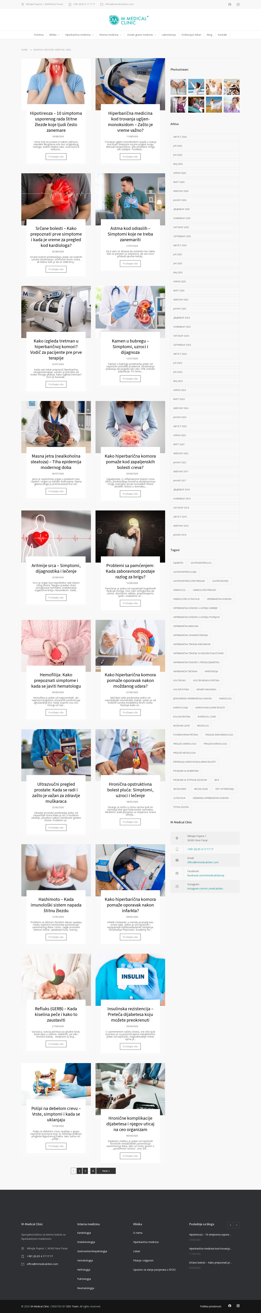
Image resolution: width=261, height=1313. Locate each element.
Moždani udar (181, 725)
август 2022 (180, 426)
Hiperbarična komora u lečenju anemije (195, 608)
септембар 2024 (182, 344)
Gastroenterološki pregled (189, 580)
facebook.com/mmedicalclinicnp (205, 875)
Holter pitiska (181, 689)
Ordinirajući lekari (191, 34)
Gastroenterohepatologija (92, 1251)
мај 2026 (178, 163)
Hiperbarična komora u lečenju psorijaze (196, 617)
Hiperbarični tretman (185, 671)
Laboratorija (169, 34)
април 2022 (179, 435)
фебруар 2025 (180, 299)
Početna (39, 34)
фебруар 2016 (180, 525)
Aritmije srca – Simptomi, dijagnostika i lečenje (56, 568)
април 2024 (179, 390)
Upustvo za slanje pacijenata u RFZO (154, 1269)
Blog (209, 34)
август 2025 (180, 245)
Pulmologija (84, 1279)
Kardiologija (180, 707)
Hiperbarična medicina (78, 34)
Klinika (52, 34)
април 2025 (179, 281)
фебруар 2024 (180, 408)
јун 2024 (177, 372)
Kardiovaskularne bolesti (210, 707)
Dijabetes (178, 562)
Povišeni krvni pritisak (185, 734)
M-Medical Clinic (207, 716)
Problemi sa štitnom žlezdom (190, 779)
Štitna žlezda (181, 807)
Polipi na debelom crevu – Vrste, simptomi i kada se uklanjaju (56, 1114)
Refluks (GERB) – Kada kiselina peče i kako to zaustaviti (56, 1014)
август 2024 (180, 353)
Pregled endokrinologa (219, 734)
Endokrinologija (86, 1242)
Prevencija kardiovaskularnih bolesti (194, 761)
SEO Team (72, 1306)
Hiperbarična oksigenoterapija (190, 635)
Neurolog (203, 725)
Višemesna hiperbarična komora (211, 798)
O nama (137, 1232)
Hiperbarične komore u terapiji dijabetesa (196, 662)
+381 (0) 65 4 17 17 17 (84, 4)
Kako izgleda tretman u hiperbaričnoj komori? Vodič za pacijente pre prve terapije (56, 349)
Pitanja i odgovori (143, 1260)
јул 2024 (177, 362)
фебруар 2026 (180, 191)
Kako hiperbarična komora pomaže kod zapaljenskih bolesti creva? (130, 461)
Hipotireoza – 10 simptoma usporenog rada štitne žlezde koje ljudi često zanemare (56, 121)
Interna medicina (108, 34)
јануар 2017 (179, 480)
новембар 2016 (182, 498)
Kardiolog (225, 698)
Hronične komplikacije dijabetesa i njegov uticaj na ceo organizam (130, 1123)
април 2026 (179, 173)
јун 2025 (177, 263)
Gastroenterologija (185, 571)
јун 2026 (177, 154)
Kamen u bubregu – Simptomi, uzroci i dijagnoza (130, 346)
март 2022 (178, 444)
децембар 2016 (181, 489)
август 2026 (180, 136)
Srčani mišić (180, 788)
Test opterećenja (224, 788)
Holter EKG (179, 680)
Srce (216, 779)
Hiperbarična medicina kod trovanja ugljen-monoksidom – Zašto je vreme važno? (130, 121)
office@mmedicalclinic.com (119, 4)
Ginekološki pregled (204, 589)
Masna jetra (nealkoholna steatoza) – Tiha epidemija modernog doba (56, 461)
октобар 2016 (181, 507)
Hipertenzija (211, 671)
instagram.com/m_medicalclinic (205, 888)
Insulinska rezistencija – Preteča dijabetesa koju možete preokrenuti (130, 1014)
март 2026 (178, 182)
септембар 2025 (182, 236)
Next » (106, 1171)
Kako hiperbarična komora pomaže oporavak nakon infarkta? (130, 904)
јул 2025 (177, 254)
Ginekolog (179, 589)
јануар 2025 (179, 308)
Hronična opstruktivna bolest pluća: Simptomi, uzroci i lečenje (130, 789)
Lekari (136, 1251)
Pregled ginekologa (184, 743)
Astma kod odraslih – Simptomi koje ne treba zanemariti (130, 233)
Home (24, 49)
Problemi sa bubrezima (186, 770)
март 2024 (178, 399)
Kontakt (222, 34)
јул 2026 (177, 145)
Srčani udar (201, 788)
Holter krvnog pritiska (206, 680)
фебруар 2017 (180, 471)
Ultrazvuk (179, 798)
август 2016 (180, 516)
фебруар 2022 (180, 453)
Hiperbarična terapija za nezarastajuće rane (198, 653)
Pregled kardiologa (215, 743)
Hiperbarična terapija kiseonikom (191, 644)
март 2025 (178, 290)
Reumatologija (85, 1288)
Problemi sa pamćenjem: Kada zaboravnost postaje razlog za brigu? (130, 571)
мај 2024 (178, 381)
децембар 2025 (181, 209)
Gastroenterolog (201, 562)
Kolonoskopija (181, 716)
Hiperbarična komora (219, 599)
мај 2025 (178, 272)
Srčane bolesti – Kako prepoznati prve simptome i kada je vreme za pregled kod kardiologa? (56, 236)
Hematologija (85, 1260)
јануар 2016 (179, 534)
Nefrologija (83, 1269)
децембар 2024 (181, 317)
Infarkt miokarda (206, 689)
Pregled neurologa (184, 752)
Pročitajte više (56, 156)
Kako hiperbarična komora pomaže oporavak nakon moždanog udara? (130, 680)
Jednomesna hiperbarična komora (192, 698)
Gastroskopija (220, 580)
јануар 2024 (179, 417)
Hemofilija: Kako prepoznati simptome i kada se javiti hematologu (56, 680)
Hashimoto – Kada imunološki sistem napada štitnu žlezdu (56, 904)
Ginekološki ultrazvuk (186, 599)
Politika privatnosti (210, 1306)
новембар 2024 (182, 326)
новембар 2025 (182, 218)
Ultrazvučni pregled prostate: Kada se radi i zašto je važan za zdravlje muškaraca (56, 792)
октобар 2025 (181, 227)
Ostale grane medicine (140, 34)
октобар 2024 (181, 335)
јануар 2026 (179, 200)
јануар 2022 (179, 462)
